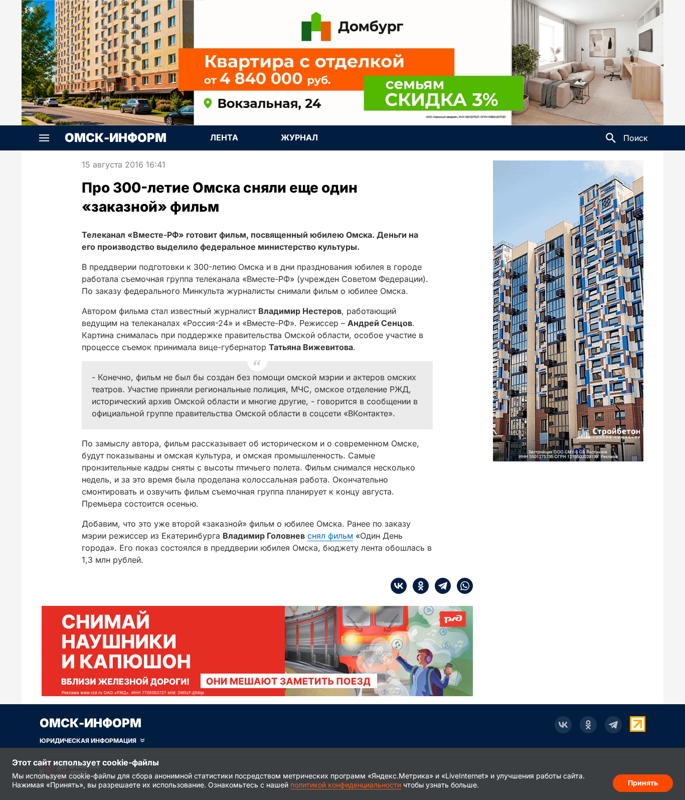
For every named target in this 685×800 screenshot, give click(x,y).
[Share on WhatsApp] (462, 586)
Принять (643, 782)
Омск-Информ (115, 138)
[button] (44, 137)
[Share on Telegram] (440, 586)
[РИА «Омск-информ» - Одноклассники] (588, 724)
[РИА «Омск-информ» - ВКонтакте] (563, 724)
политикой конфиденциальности (345, 784)
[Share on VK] (399, 586)
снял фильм (330, 536)
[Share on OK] (418, 586)
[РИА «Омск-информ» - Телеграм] (613, 724)
